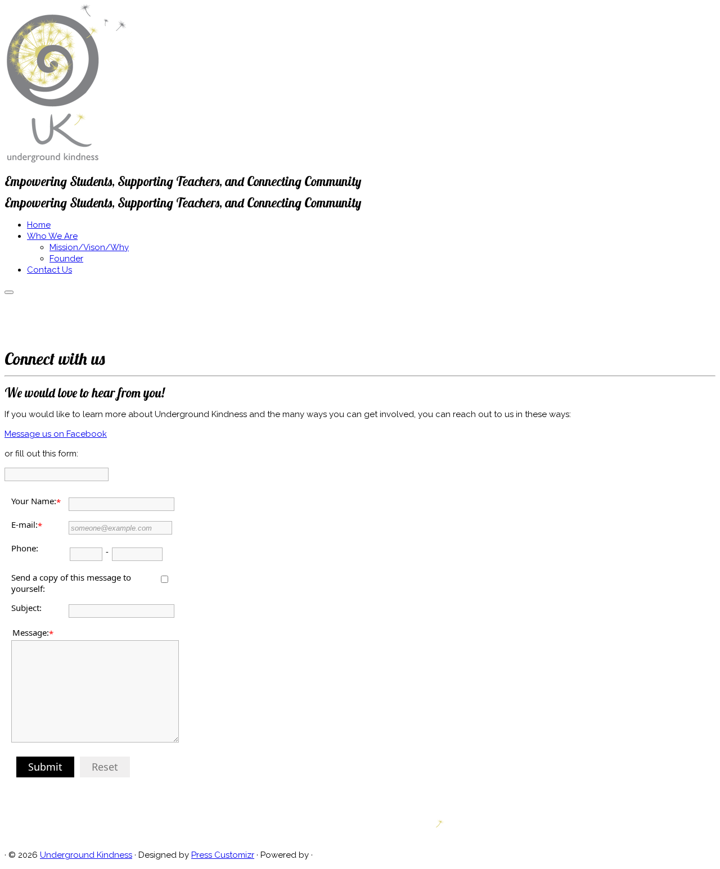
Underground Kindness (86, 855)
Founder (66, 259)
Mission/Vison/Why (89, 247)
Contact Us (49, 270)
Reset (105, 766)
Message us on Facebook (55, 434)
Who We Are (52, 236)
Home (39, 225)
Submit (45, 766)
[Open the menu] (9, 292)
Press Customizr (222, 855)
